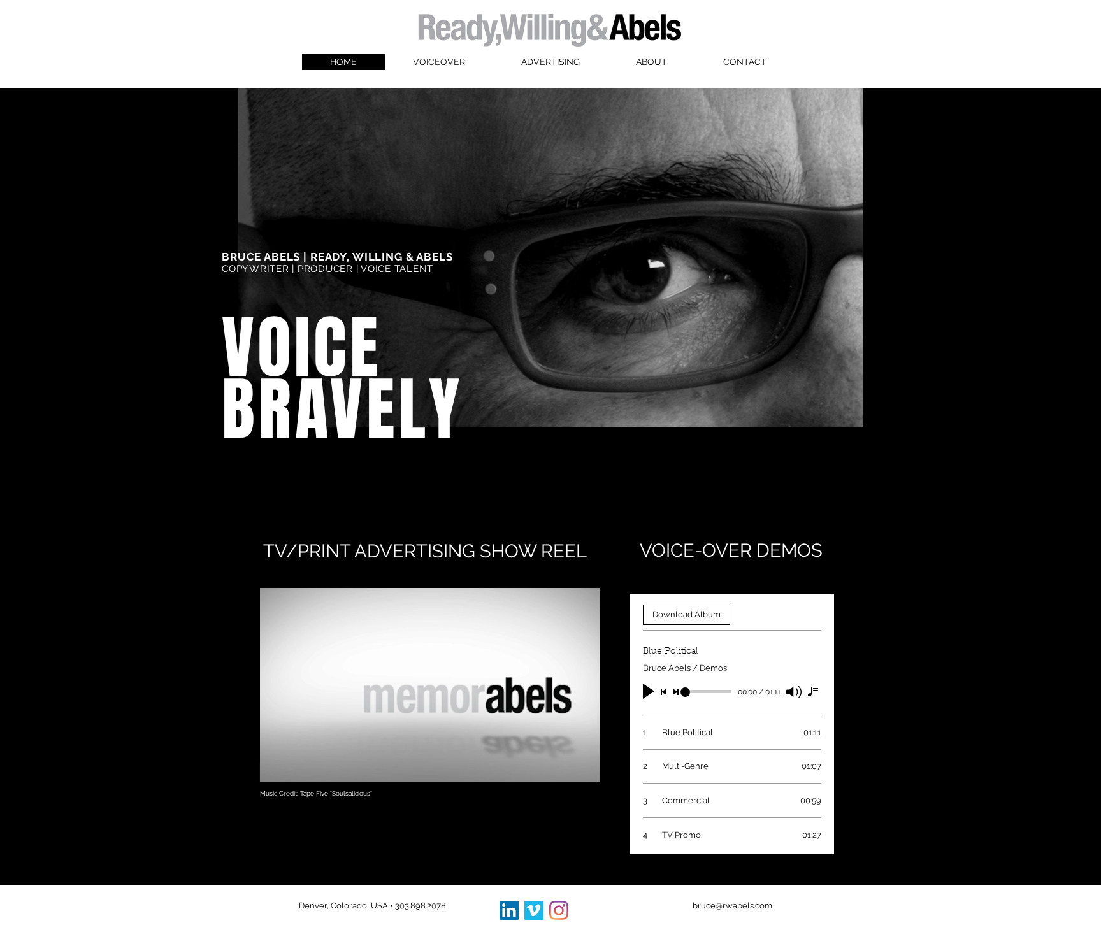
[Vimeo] (533, 910)
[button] (584, 768)
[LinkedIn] (509, 910)
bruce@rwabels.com (732, 905)
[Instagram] (558, 910)
